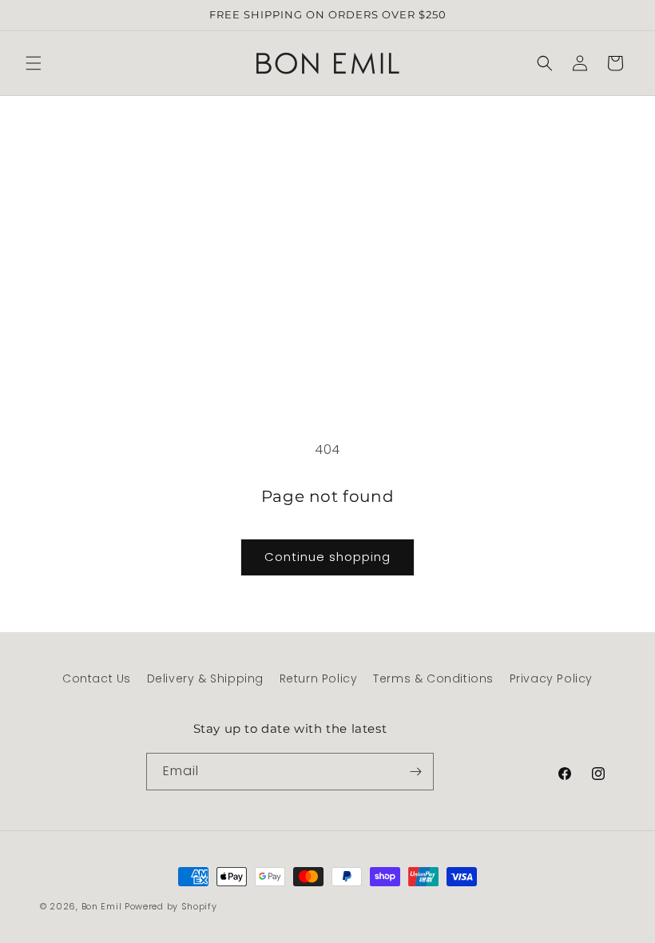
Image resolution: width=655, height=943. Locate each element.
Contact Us (96, 678)
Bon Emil (101, 906)
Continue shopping (327, 556)
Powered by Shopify (171, 906)
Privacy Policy (551, 678)
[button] (33, 63)
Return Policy (319, 678)
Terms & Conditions (433, 678)
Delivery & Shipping (205, 678)
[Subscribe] (415, 771)
